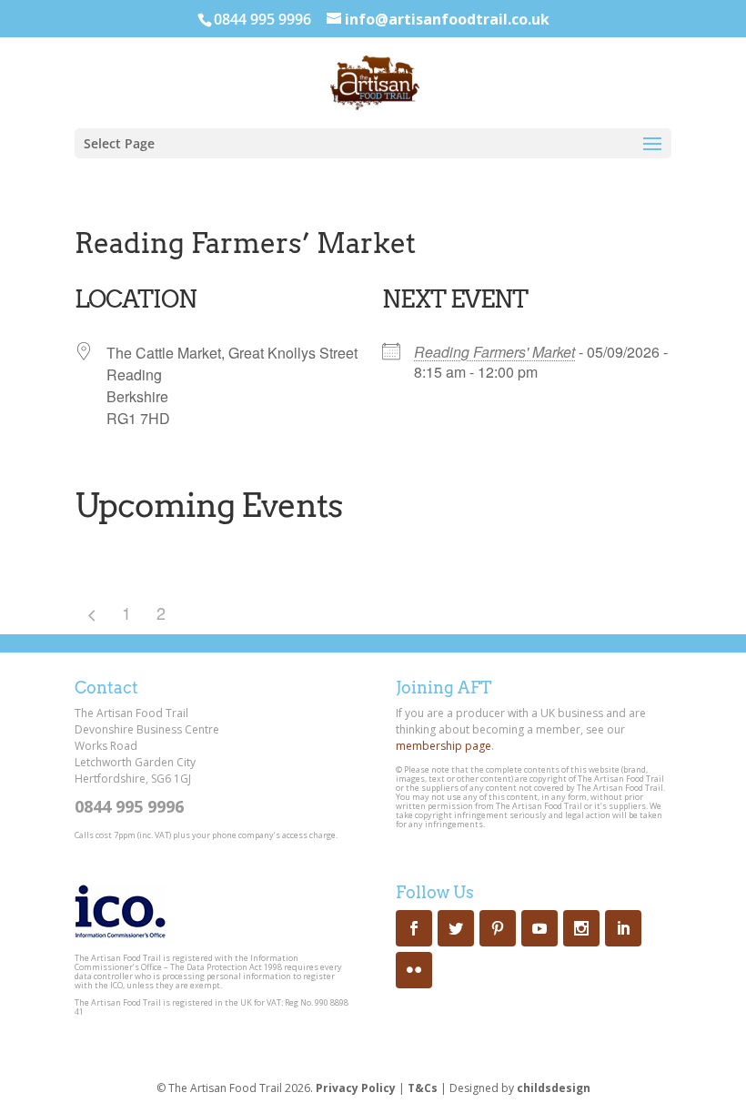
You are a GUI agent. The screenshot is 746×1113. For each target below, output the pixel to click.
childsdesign (553, 1088)
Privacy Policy (356, 1088)
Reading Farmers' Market (494, 351)
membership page (443, 746)
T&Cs (423, 1088)
